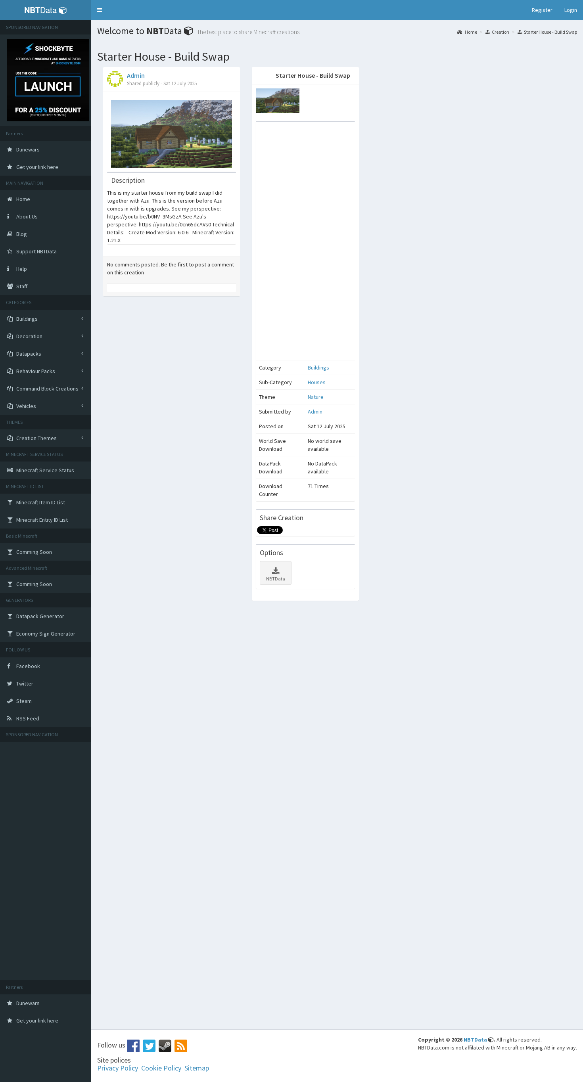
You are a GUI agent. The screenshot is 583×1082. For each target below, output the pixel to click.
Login (570, 9)
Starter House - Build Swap (550, 32)
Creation (500, 32)
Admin (136, 75)
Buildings (318, 367)
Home (470, 32)
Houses (317, 382)
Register (542, 9)
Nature (316, 396)
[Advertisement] (45, 861)
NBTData (275, 579)
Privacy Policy (117, 1067)
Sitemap (196, 1067)
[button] (99, 10)
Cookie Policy (161, 1067)
